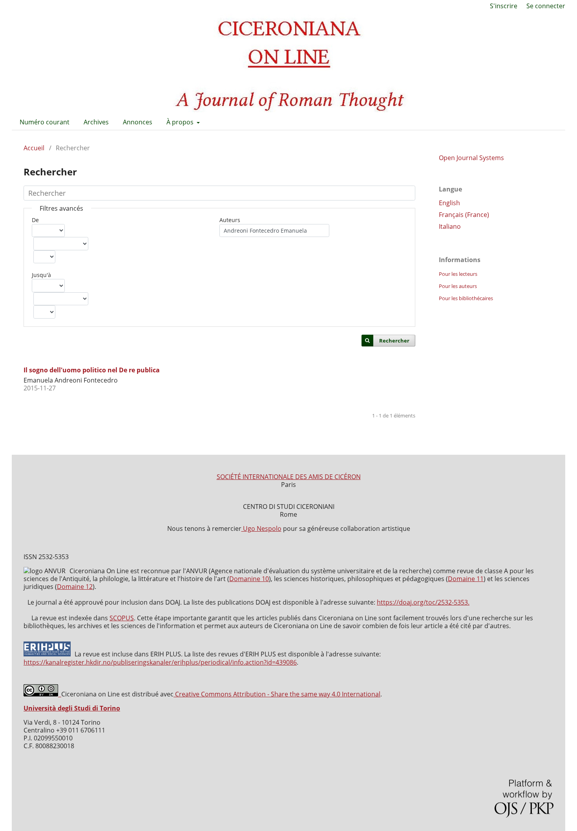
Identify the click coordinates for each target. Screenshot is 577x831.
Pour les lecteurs (458, 273)
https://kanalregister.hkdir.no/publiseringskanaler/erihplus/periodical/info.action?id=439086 (160, 662)
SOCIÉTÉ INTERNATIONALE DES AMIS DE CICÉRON (289, 476)
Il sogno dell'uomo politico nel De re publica (92, 370)
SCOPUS (122, 618)
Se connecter (545, 6)
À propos (180, 122)
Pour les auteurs (458, 286)
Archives (96, 122)
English (449, 203)
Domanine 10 (249, 578)
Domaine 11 (466, 578)
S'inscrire (503, 6)
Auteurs (229, 220)
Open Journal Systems (471, 157)
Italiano (450, 226)
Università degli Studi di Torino (72, 708)
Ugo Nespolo (261, 528)
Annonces (137, 122)
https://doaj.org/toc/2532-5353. (423, 602)
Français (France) (464, 214)
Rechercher (394, 340)
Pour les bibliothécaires (466, 298)
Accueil (34, 148)
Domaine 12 (75, 586)
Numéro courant (44, 122)
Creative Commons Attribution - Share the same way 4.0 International (276, 694)
